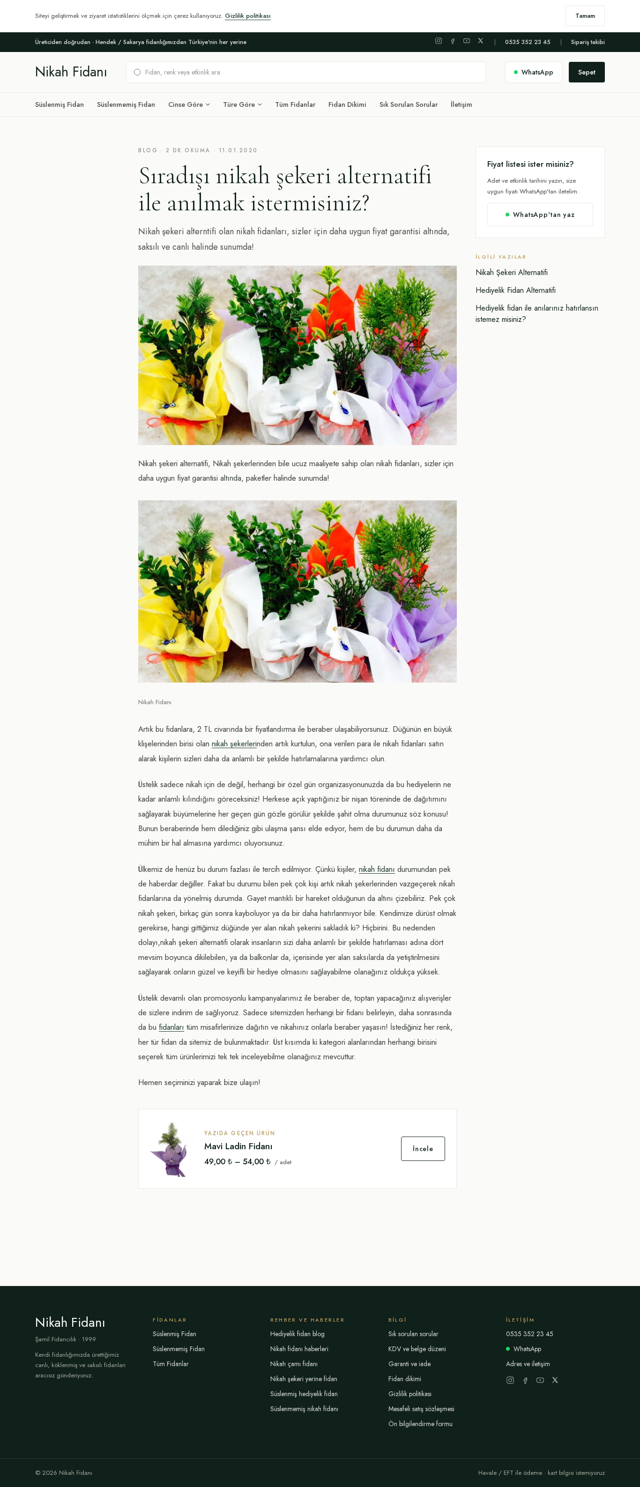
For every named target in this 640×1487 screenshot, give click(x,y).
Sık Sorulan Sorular (409, 104)
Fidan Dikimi (347, 104)
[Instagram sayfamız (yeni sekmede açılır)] (438, 41)
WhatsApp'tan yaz (543, 214)
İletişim (461, 104)
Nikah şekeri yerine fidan (303, 1378)
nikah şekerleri (234, 743)
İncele (423, 1148)
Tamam (585, 15)
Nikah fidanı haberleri (299, 1348)
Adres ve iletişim (528, 1363)
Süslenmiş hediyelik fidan (304, 1393)
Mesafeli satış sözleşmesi (421, 1408)
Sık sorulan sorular (413, 1333)
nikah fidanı (377, 869)
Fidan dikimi (404, 1378)
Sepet (586, 72)
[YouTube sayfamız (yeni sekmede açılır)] (466, 41)
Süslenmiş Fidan (59, 104)
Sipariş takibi (588, 42)
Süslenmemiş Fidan (126, 104)
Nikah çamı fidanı (294, 1363)
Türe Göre (239, 104)
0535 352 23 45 (528, 42)
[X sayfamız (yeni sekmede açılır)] (480, 41)
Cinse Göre (185, 104)
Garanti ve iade (409, 1363)
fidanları (171, 1027)
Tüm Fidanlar (295, 104)
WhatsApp (527, 1348)
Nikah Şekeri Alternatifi (512, 272)
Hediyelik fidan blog (297, 1333)
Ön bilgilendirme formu (420, 1423)
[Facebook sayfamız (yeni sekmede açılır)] (452, 41)
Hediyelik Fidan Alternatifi (516, 290)
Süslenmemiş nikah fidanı (304, 1408)
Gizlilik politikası (248, 15)
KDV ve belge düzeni (417, 1348)
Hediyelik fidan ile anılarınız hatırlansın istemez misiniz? (537, 314)
